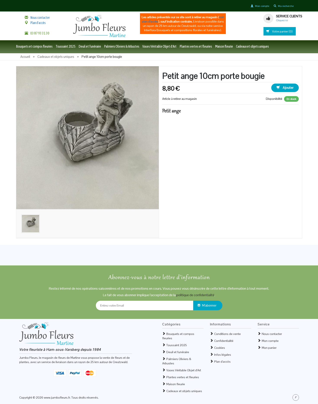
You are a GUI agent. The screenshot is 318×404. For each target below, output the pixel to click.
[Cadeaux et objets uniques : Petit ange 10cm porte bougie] (87, 137)
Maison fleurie (224, 46)
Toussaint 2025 (65, 46)
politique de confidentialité (195, 295)
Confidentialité (223, 341)
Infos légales (222, 355)
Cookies (219, 348)
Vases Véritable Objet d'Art (159, 46)
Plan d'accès (38, 23)
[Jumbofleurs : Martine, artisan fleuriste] (99, 26)
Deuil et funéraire (90, 46)
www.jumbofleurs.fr (57, 397)
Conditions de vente (227, 334)
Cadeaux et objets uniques (252, 46)
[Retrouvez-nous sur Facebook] (295, 397)
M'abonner (209, 305)
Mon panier (269, 348)
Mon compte (270, 341)
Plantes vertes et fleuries (196, 46)
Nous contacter (40, 17)
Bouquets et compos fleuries (34, 46)
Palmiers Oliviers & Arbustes (121, 46)
